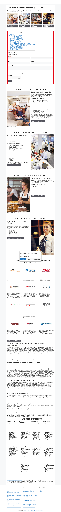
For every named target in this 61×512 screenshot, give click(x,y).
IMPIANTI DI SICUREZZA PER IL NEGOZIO (16, 39)
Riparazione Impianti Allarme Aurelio (29, 507)
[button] (40, 251)
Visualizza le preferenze (36, 259)
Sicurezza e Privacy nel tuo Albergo (16, 42)
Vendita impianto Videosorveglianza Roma (14, 507)
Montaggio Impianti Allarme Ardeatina (29, 500)
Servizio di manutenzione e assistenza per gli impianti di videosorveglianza (22, 44)
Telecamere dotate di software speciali (16, 46)
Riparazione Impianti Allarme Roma (13, 501)
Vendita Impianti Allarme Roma (12, 505)
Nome (9, 59)
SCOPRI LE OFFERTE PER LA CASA (38, 121)
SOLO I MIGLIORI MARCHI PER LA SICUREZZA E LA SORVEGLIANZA (20, 43)
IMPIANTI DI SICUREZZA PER (12, 26)
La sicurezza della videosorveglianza (16, 48)
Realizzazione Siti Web (27, 510)
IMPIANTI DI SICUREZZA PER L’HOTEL (15, 41)
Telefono (32, 61)
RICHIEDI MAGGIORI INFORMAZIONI (14, 340)
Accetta (23, 259)
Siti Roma (32, 510)
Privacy (40, 491)
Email (9, 61)
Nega (29, 259)
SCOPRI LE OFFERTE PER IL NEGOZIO (38, 195)
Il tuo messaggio (11, 65)
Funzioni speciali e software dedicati (16, 47)
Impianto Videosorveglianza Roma (13, 492)
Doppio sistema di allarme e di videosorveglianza (18, 45)
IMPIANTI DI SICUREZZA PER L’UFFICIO (15, 37)
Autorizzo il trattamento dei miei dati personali (16, 73)
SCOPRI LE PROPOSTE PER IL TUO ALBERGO (15, 238)
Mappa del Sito (41, 490)
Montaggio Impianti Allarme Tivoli (28, 491)
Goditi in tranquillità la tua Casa (15, 36)
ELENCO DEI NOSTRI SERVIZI (14, 49)
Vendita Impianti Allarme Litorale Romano (30, 504)
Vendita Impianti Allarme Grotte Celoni (29, 505)
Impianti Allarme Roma (13, 2)
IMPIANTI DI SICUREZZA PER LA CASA (15, 35)
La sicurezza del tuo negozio (15, 40)
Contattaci (12, 34)
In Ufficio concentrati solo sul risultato (16, 38)
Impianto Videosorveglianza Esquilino (29, 490)
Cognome (32, 59)
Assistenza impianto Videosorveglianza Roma (14, 480)
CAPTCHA (10, 75)
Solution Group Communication (38, 510)
